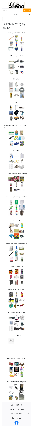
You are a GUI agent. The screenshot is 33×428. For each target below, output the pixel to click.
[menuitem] (16, 14)
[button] (4, 19)
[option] (16, 19)
